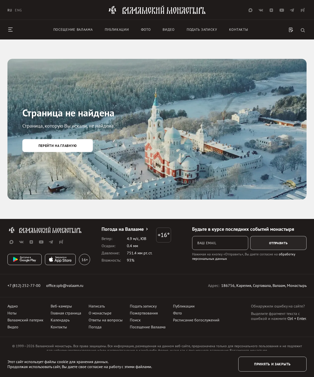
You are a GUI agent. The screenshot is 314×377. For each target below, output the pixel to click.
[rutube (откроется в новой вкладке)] (303, 10)
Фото (146, 29)
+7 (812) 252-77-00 (23, 285)
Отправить (278, 243)
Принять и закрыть (272, 364)
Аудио (12, 306)
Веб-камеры (61, 306)
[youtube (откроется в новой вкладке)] (282, 10)
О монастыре (100, 312)
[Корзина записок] (291, 30)
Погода (95, 326)
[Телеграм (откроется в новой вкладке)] (292, 10)
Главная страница (66, 312)
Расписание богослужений (196, 319)
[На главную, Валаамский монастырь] (157, 13)
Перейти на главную (57, 145)
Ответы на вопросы (106, 319)
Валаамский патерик (25, 319)
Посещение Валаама (148, 326)
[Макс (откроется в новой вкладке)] (250, 10)
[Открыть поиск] (303, 31)
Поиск (135, 319)
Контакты (238, 29)
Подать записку (202, 29)
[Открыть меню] (10, 30)
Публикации (117, 29)
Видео (169, 29)
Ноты (12, 312)
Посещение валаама (73, 29)
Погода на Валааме (123, 229)
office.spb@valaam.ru (64, 285)
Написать (97, 306)
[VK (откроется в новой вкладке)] (261, 10)
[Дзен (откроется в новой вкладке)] (271, 10)
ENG (18, 10)
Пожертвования (144, 312)
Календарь (60, 319)
